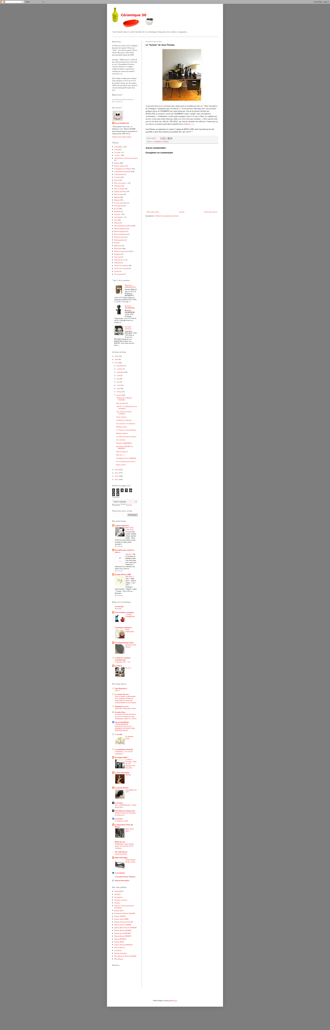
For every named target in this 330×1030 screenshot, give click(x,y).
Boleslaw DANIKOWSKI (130, 307)
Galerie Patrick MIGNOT (122, 936)
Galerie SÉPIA (119, 942)
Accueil (181, 212)
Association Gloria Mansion (125, 876)
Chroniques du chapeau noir (125, 810)
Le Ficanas (119, 803)
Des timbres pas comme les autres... (124, 551)
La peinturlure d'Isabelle (124, 749)
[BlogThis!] (164, 138)
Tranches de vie (119, 260)
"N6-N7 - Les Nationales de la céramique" (126, 407)
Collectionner (119, 174)
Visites (116, 271)
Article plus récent (152, 212)
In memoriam (118, 205)
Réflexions (118, 245)
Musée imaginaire (120, 228)
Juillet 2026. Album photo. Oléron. (125, 708)
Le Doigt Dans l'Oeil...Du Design (124, 825)
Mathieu (187, 124)
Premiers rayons (119, 237)
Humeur (117, 197)
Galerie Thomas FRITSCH (123, 945)
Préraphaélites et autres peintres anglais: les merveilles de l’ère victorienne (124, 846)
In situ (116, 208)
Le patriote (118, 950)
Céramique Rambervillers (124, 642)
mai (118, 382)
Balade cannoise (122, 433)
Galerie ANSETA (120, 916)
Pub (115, 243)
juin (118, 378)
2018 (117, 356)
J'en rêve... (117, 214)
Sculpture (117, 254)
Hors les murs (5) (122, 451)
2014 (117, 469)
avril (119, 385)
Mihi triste (129, 576)
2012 (117, 476)
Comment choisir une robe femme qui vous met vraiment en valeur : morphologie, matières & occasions (126, 716)
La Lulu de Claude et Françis (126, 436)
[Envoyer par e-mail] (161, 138)
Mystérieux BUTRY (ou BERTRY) (124, 447)
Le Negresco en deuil (121, 821)
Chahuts (117, 903)
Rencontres (118, 248)
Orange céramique (120, 953)
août (118, 375)
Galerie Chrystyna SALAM (123, 922)
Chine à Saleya (121, 417)
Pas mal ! (128, 668)
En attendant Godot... (129, 737)
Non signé (118, 608)
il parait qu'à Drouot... (121, 854)
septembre (120, 372)
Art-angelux (118, 897)
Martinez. (128, 775)
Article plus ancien (210, 212)
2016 (117, 359)
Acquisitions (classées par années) (126, 158)
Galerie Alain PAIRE (121, 919)
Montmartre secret (122, 706)
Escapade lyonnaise (128, 328)
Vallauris (117, 262)
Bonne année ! (121, 464)
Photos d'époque (120, 231)
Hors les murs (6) (122, 403)
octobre (120, 369)
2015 (117, 362)
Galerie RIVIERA (120, 939)
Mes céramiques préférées (123, 225)
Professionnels (119, 240)
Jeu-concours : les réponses (125, 423)
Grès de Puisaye (119, 947)
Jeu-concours (120, 440)
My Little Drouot (121, 852)
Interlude (117, 211)
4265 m (117, 690)
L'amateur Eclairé (122, 787)
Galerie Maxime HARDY (122, 930)
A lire (116, 149)
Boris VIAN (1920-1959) (130, 528)
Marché (116, 223)
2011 (117, 479)
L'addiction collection (124, 420)
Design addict (119, 910)
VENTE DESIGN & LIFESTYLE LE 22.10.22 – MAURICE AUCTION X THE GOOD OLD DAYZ (125, 727)
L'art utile (118, 734)
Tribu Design (118, 959)
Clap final (129, 554)
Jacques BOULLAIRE (123, 574)
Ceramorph (119, 606)
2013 (117, 473)
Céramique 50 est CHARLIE (126, 458)
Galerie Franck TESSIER (122, 925)
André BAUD (118, 891)
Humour (117, 200)
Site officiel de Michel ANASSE (125, 956)
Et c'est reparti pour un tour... (126, 461)
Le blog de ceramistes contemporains (123, 658)
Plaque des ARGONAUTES (130, 286)
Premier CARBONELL (124, 443)
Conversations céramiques (124, 612)
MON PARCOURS (130, 630)
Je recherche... (119, 217)
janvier (119, 395)
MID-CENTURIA (121, 857)
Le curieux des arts (122, 694)
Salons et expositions (121, 251)
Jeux (115, 220)
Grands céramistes (120, 191)
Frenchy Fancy (120, 712)
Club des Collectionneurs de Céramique (124, 906)
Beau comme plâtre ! (130, 830)
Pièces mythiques (120, 234)
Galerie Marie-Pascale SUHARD (125, 927)
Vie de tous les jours (121, 268)
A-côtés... (117, 155)
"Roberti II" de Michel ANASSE (124, 399)
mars (119, 388)
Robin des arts (120, 842)
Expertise (117, 186)
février (119, 391)
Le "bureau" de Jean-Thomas (126, 430)
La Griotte (119, 818)
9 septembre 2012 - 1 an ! (123, 662)
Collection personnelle (122, 171)
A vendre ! (117, 152)
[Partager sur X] (166, 138)
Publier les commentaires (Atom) (167, 216)
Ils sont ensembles (120, 203)
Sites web (117, 257)
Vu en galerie (118, 274)
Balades (117, 163)
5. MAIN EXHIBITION (130, 615)
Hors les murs (118, 194)
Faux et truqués (119, 188)
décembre (120, 365)
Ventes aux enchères (121, 265)
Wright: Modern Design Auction (130, 861)
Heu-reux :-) (120, 455)
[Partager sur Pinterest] (171, 138)
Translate (129, 505)
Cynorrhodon (120, 873)
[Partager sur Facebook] (169, 138)
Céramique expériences (123, 627)
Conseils (117, 177)
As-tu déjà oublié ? (121, 757)
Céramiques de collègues (161, 141)
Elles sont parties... (120, 183)
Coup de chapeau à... (122, 525)
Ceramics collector (120, 900)
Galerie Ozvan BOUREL (122, 933)
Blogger (174, 1000)
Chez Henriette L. (121, 688)
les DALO (118, 665)
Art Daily (117, 894)
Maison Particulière (122, 880)
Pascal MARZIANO (122, 123)
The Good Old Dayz (122, 722)
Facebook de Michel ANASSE (124, 913)
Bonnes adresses (120, 166)
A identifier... (118, 147)
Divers (116, 180)
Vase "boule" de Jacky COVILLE (124, 412)
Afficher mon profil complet (121, 137)
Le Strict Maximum (122, 772)
